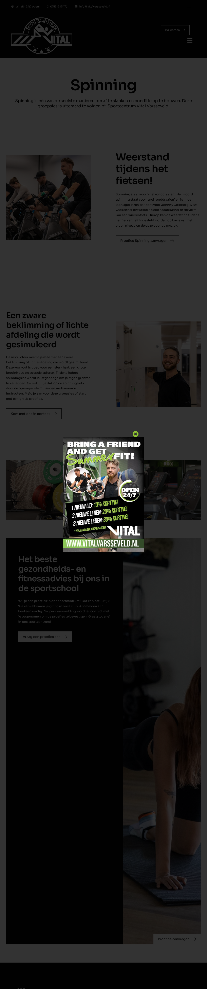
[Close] (135, 434)
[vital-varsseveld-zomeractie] (103, 438)
